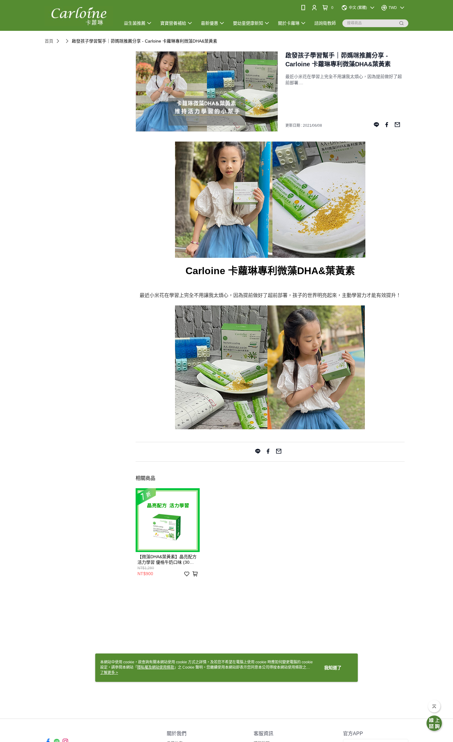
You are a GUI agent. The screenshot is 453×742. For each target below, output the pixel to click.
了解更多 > (109, 672)
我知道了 (332, 667)
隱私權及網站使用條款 (155, 667)
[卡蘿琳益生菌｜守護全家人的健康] (79, 16)
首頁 (49, 41)
